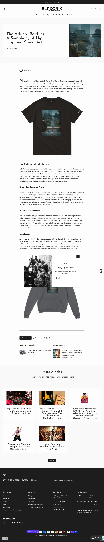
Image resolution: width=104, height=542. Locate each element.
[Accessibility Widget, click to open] (101, 271)
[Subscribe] (75, 278)
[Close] (78, 256)
